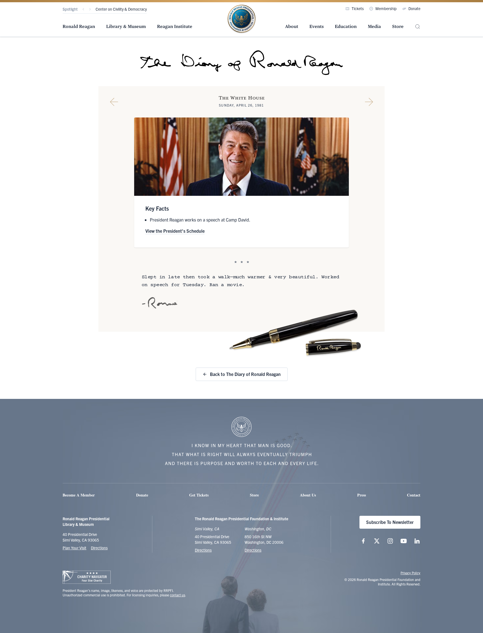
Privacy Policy (410, 573)
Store (398, 26)
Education (346, 26)
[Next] (90, 9)
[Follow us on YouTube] (403, 541)
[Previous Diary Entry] (114, 102)
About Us (308, 495)
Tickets (358, 8)
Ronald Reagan (79, 26)
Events (316, 26)
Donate (414, 8)
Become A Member (79, 495)
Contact (413, 495)
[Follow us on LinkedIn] (417, 541)
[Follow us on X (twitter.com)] (376, 541)
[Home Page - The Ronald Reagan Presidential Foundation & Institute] (241, 19)
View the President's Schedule (175, 231)
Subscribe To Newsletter (390, 522)
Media (374, 26)
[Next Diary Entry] (369, 102)
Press (361, 495)
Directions (99, 547)
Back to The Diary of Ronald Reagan (245, 374)
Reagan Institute (174, 26)
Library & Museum (126, 26)
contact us (177, 595)
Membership (386, 8)
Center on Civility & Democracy (121, 8)
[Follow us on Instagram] (390, 541)
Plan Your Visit (74, 547)
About (291, 26)
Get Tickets (199, 495)
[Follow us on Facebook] (363, 541)
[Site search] (417, 27)
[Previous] (83, 9)
